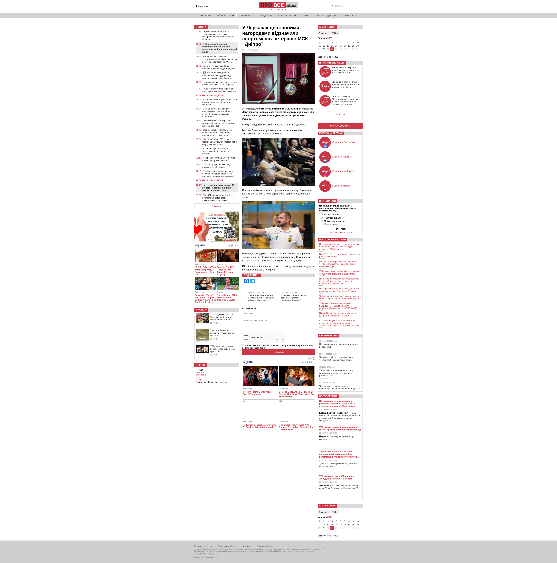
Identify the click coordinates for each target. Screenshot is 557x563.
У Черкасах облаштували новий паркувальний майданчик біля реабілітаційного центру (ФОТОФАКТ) (338, 305)
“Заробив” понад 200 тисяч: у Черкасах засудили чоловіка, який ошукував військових (219, 142)
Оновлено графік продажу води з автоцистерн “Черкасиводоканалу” (293, 297)
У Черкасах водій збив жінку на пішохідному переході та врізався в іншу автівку (261, 297)
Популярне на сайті (332, 239)
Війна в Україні (225, 15)
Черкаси (203, 6)
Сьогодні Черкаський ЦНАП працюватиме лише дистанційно (218, 67)
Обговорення (328, 396)
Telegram (270, 269)
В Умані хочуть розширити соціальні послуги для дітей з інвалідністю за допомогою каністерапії (217, 112)
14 (332, 46)
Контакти (350, 15)
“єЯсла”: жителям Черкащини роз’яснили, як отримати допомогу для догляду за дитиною (345, 100)
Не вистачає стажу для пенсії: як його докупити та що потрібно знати (345, 70)
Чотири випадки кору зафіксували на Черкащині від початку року (219, 83)
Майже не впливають (334, 221)
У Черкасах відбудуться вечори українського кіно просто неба (222, 349)
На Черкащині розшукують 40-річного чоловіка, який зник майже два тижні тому (218, 188)
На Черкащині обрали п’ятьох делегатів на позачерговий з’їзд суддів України (339, 289)
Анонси (245, 15)
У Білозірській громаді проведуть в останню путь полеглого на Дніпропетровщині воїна (219, 48)
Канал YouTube (341, 185)
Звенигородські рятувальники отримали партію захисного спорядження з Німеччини (217, 132)
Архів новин (327, 27)
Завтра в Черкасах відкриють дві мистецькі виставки (222, 333)
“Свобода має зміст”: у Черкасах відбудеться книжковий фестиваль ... (222, 317)
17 (345, 46)
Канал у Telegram (342, 156)
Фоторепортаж (287, 15)
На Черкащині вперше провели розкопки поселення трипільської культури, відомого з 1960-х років (339, 246)
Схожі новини (328, 335)
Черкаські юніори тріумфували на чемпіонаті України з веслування (336, 358)
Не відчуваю (330, 224)
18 (349, 46)
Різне (305, 15)
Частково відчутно (333, 218)
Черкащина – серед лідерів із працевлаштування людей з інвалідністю (339, 387)
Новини (206, 15)
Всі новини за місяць (328, 57)
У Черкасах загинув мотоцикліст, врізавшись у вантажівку (218, 159)
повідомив (257, 124)
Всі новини (217, 206)
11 (319, 46)
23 (328, 49)
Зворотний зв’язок (227, 546)
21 (319, 49)
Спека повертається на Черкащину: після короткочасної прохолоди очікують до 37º (340, 297)
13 (328, 46)
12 (324, 46)
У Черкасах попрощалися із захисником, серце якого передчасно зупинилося (339, 272)
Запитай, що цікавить (340, 125)
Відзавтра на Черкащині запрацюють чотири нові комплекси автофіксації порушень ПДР (337, 264)
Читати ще (340, 114)
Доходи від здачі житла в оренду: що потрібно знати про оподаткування (345, 84)
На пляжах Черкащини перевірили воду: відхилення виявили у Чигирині (219, 102)
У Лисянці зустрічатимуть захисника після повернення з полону (217, 151)
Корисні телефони (203, 546)
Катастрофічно (331, 214)
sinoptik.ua (222, 382)
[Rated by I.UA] (329, 548)
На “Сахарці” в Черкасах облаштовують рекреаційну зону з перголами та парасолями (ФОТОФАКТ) (339, 281)
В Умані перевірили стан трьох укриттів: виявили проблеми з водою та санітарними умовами (218, 174)
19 (353, 46)
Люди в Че (266, 15)
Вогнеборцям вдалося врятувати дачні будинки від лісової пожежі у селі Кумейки (217, 75)
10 (357, 42)
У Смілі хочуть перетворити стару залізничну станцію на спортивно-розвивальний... (336, 373)
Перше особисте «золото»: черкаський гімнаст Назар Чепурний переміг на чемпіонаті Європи (218, 35)
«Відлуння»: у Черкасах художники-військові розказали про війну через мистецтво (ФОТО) (219, 59)
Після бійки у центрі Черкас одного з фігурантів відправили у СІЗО (337, 314)
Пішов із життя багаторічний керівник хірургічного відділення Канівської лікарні (218, 123)
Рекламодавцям (327, 15)
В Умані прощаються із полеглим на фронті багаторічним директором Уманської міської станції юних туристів (339, 323)
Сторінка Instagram (343, 171)
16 (340, 46)
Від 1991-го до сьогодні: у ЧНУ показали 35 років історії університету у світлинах (217, 198)
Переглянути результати (340, 232)
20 (357, 46)
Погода (201, 365)
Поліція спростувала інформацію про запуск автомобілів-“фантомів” (219, 90)
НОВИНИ (201, 27)
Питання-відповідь (332, 62)
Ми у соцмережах (331, 133)
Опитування (327, 201)
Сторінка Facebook (343, 142)
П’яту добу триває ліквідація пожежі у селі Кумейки (216, 165)
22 (324, 49)
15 (336, 46)
